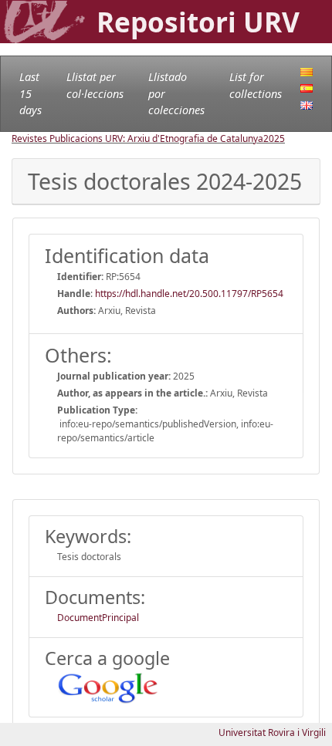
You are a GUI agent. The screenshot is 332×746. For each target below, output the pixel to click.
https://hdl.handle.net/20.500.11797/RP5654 (189, 293)
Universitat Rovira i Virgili (272, 732)
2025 (274, 138)
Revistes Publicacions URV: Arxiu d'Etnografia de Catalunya (137, 138)
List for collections (255, 85)
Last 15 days (30, 93)
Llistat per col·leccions (95, 85)
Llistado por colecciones (176, 93)
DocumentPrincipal (98, 617)
